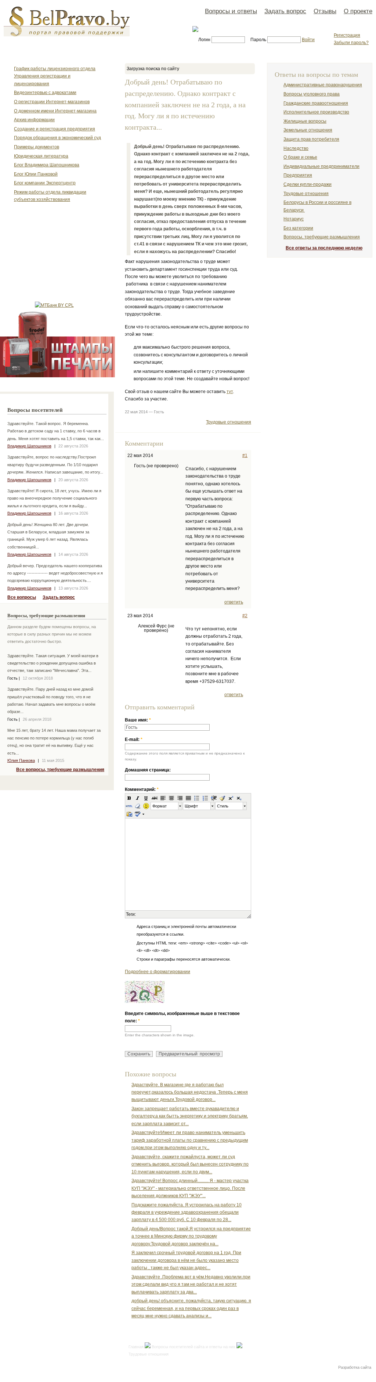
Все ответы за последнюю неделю (324, 248)
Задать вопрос (285, 11)
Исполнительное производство (316, 112)
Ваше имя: (138, 720)
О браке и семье (300, 157)
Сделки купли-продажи (307, 184)
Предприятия (297, 175)
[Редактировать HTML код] (129, 806)
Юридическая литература (41, 156)
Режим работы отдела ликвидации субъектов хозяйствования (50, 196)
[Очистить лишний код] (222, 798)
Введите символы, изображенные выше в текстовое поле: (182, 1017)
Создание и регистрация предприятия (54, 129)
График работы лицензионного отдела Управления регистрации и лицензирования (54, 76)
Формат (159, 806)
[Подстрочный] (239, 798)
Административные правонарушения (322, 84)
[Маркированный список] (197, 798)
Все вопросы (21, 597)
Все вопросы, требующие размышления (60, 769)
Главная (136, 1347)
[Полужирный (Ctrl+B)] (129, 798)
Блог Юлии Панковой (36, 174)
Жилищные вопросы (304, 121)
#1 (244, 455)
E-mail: (133, 739)
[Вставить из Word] (129, 814)
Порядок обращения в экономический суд (57, 137)
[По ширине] (188, 798)
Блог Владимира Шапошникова (46, 165)
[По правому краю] (180, 798)
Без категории (298, 228)
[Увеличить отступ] (214, 798)
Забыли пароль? (351, 42)
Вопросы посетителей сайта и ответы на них (193, 1347)
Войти (308, 39)
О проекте (358, 11)
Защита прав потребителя (311, 139)
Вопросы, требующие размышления (321, 237)
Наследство (295, 148)
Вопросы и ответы (231, 11)
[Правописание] (137, 814)
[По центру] (171, 798)
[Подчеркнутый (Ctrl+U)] (146, 798)
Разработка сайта (354, 1367)
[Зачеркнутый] (155, 798)
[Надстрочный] (231, 798)
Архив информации (34, 119)
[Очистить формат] (138, 806)
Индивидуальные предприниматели (321, 166)
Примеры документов (36, 147)
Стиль (222, 806)
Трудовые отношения (228, 422)
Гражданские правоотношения (315, 103)
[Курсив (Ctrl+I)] (138, 798)
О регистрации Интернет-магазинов (52, 101)
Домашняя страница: (148, 770)
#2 (244, 615)
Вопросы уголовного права (311, 94)
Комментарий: (142, 789)
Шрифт (191, 806)
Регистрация (347, 35)
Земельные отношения (307, 130)
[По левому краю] (163, 798)
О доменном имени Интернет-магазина (55, 111)
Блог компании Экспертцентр (45, 183)
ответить (233, 602)
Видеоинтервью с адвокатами (45, 92)
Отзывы (325, 11)
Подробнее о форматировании (157, 971)
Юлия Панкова (21, 760)
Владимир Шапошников (29, 446)
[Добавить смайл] (146, 806)
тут (230, 391)
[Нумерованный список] (205, 798)
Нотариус (293, 219)
